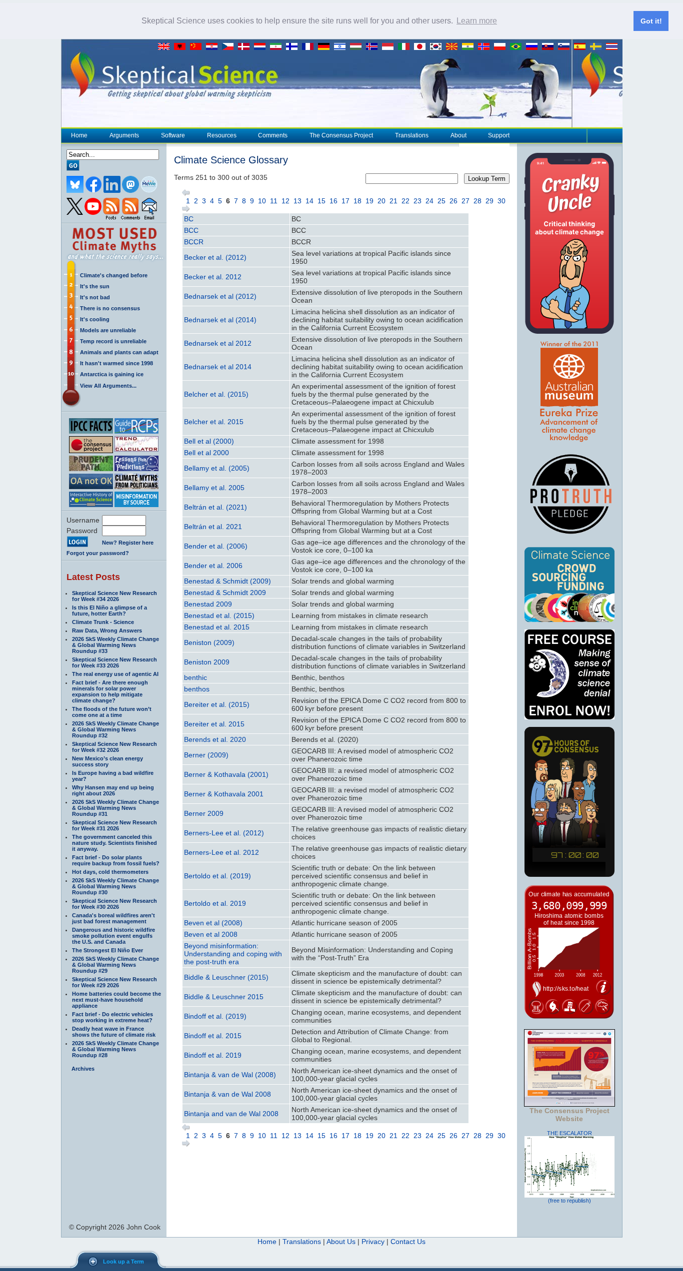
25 (442, 201)
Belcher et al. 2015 (214, 422)
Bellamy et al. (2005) (217, 468)
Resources (221, 135)
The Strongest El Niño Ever (107, 950)
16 (334, 201)
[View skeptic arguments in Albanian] (182, 47)
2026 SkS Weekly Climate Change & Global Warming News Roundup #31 (115, 808)
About (458, 135)
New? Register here (128, 543)
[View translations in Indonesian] (390, 47)
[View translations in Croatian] (214, 47)
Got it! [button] (651, 21)
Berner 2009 (204, 813)
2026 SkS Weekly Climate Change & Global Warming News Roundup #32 (115, 729)
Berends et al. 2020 (215, 739)
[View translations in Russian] (534, 47)
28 (478, 201)
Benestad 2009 (208, 604)
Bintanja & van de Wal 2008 (227, 1094)
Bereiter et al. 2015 (214, 724)
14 (310, 201)
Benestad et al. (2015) (219, 616)
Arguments (124, 135)
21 (394, 201)
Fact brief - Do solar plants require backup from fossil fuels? (116, 860)
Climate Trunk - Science (103, 622)
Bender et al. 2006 (213, 566)
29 (490, 201)
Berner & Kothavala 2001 (224, 794)
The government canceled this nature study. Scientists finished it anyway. (114, 843)
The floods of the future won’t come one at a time (112, 712)
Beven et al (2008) (213, 923)
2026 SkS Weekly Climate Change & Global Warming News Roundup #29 (115, 965)
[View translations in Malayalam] (470, 47)
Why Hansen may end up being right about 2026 (113, 790)
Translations (411, 135)
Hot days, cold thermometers (110, 872)
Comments (273, 135)
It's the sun (95, 286)
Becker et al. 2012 (213, 277)
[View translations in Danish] (246, 47)
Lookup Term (487, 178)
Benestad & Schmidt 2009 (225, 593)
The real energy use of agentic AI (115, 674)
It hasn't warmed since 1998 (116, 363)
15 (322, 201)
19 (370, 201)
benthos (197, 689)
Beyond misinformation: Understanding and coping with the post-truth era (233, 954)
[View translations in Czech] (230, 47)
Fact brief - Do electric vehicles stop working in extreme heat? (112, 1017)
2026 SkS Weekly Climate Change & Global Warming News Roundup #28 (115, 1049)
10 (262, 201)
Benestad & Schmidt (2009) (227, 581)
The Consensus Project (341, 135)
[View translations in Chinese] (198, 47)
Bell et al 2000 (206, 453)
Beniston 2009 (207, 662)
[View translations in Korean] (438, 47)
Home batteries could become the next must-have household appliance (116, 1000)
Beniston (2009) (209, 642)
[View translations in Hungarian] (358, 47)
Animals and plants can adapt (119, 352)
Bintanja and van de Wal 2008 (231, 1114)
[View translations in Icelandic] (374, 47)
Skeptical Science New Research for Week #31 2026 (114, 825)
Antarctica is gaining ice (112, 374)
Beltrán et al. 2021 (213, 527)
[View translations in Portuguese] (518, 47)
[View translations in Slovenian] (566, 47)
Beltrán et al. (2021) (215, 507)
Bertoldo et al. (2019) (217, 876)
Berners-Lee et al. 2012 (221, 852)
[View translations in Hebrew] (342, 47)
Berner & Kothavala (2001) (226, 774)
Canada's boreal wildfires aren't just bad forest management (113, 918)
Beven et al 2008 (211, 934)
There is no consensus (110, 308)
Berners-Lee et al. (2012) (224, 833)
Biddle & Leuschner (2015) (226, 977)
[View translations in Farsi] (278, 47)
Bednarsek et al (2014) (220, 320)
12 (286, 201)
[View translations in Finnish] (294, 47)
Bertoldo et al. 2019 (215, 903)
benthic (195, 677)
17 (346, 201)
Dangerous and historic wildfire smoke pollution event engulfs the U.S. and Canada (113, 936)
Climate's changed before (114, 275)
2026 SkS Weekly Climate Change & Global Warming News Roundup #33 (115, 645)
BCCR (194, 242)
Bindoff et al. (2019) (215, 1016)
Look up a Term (123, 1262)
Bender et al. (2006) (216, 546)
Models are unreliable (108, 330)
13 (298, 201)
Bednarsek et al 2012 (218, 343)
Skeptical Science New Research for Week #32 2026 (114, 747)
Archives (83, 1069)
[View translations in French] (310, 47)
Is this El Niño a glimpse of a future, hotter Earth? (109, 611)
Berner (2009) (206, 755)
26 (454, 201)
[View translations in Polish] (502, 47)
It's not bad (95, 297)
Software (173, 135)
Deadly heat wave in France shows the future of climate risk (114, 1032)
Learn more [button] (476, 20)
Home (79, 135)
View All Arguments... (108, 386)
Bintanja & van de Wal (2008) (230, 1075)
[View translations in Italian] (406, 47)
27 (466, 201)
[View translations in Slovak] (550, 47)
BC (189, 219)
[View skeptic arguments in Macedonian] (454, 47)
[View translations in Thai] (613, 47)
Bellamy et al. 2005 (214, 488)
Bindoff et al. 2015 (213, 1036)
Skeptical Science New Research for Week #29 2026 (114, 982)
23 (418, 201)
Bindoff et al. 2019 (213, 1055)
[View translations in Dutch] (262, 47)
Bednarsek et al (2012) (220, 296)
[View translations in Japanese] (422, 47)
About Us (341, 1242)
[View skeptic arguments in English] (166, 47)
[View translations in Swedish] (598, 47)
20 (382, 201)
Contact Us (408, 1242)
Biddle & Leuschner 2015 (224, 997)
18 (358, 201)
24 (430, 201)
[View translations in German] (326, 47)
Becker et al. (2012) (215, 257)
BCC (191, 230)
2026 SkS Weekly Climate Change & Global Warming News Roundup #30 (115, 886)
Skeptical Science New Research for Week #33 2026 (114, 662)
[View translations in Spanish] (582, 47)
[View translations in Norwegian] (486, 47)
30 (502, 201)
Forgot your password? (97, 553)
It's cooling (95, 319)
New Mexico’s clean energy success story (107, 761)
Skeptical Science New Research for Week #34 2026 (114, 596)
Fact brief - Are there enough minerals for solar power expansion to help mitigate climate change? (110, 691)
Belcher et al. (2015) (216, 394)
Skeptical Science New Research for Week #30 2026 (114, 904)
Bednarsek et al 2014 (218, 367)
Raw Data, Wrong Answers (107, 631)
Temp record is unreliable (113, 341)
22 (406, 201)
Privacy (373, 1242)
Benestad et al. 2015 (217, 627)
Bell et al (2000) (209, 441)
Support (499, 135)
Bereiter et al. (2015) (217, 704)
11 (274, 201)
